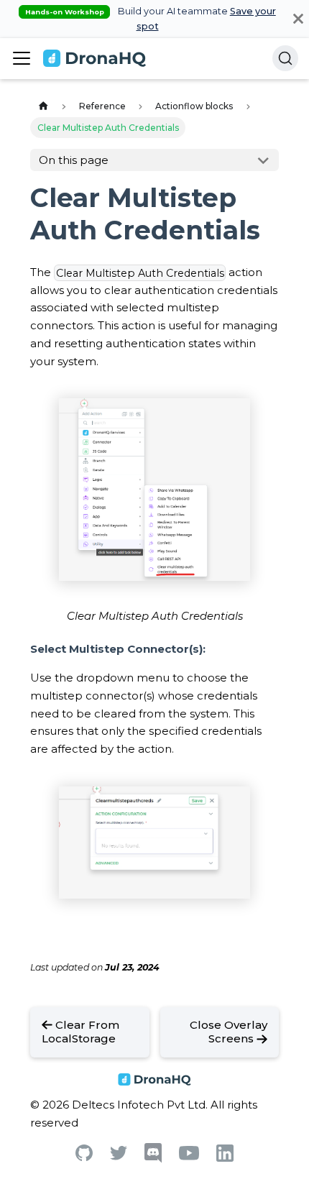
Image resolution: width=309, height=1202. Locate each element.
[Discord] (153, 1159)
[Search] (285, 58)
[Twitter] (118, 1156)
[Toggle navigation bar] (21, 58)
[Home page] (43, 106)
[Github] (84, 1157)
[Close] (298, 18)
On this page (74, 160)
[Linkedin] (225, 1158)
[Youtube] (189, 1156)
